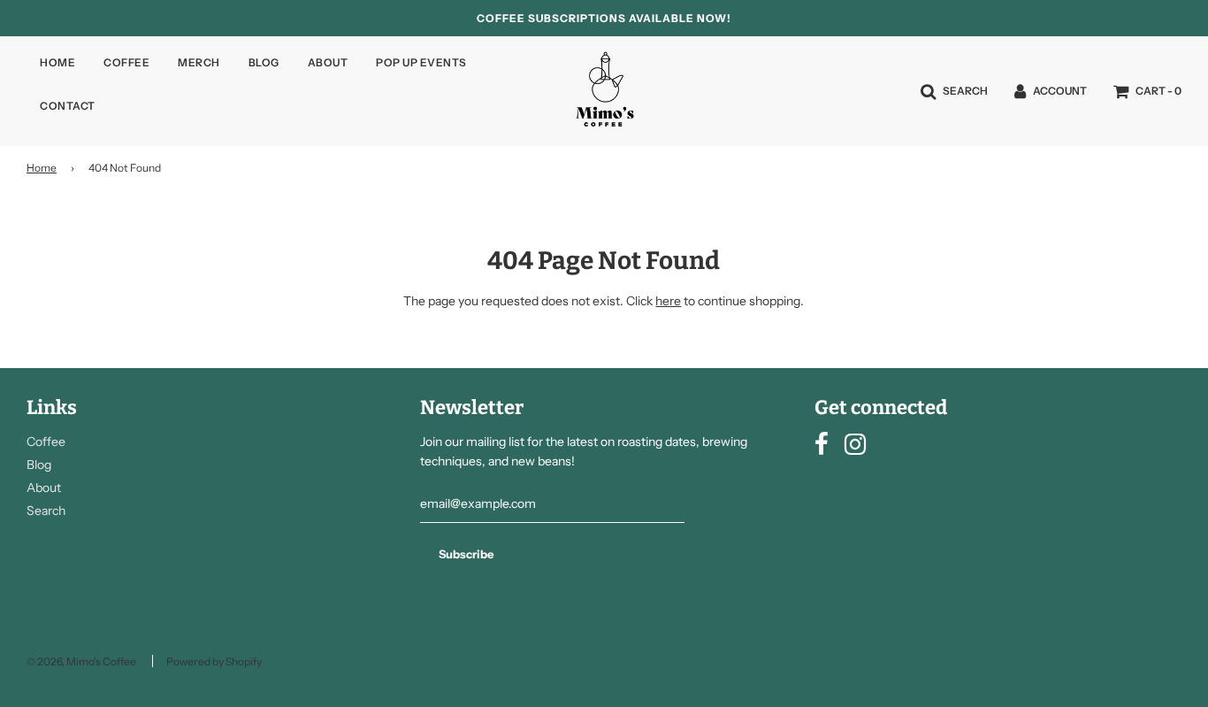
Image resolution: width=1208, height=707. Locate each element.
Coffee (126, 62)
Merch (199, 62)
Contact (68, 105)
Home (57, 62)
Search (46, 511)
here (668, 301)
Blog (263, 62)
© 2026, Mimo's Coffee (81, 661)
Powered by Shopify (214, 661)
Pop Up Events (421, 62)
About (328, 62)
